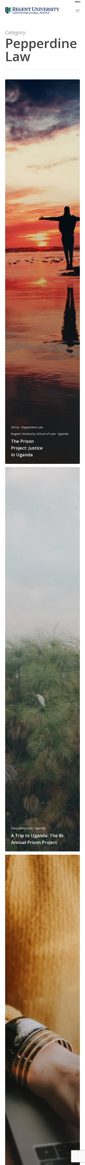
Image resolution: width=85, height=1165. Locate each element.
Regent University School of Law (33, 434)
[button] (78, 11)
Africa (15, 427)
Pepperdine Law (32, 427)
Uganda (63, 434)
